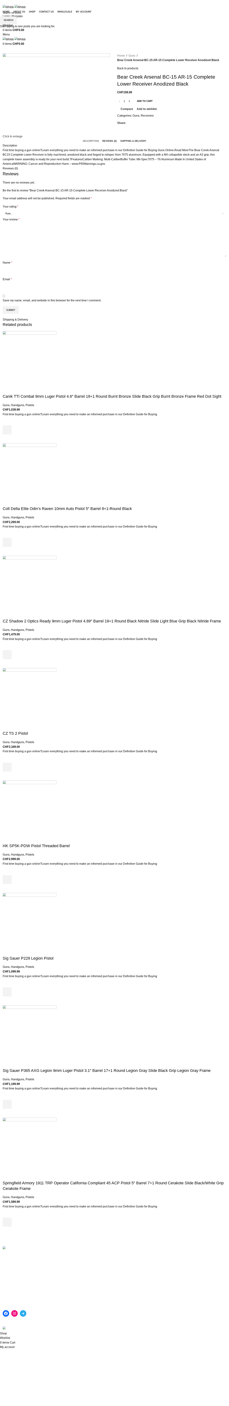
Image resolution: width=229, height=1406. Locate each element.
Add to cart (145, 101)
